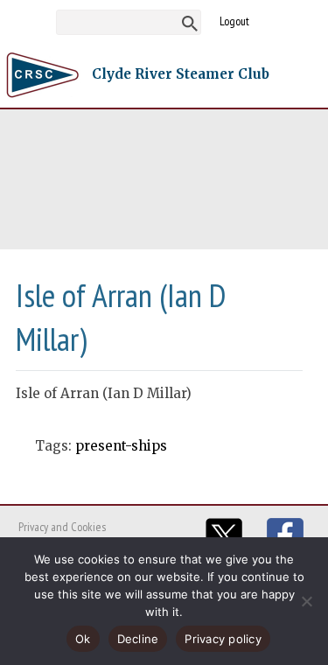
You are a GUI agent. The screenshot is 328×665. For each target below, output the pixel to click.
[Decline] (306, 601)
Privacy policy (223, 639)
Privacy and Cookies (62, 527)
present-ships (121, 446)
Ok (83, 639)
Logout (234, 21)
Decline (138, 639)
